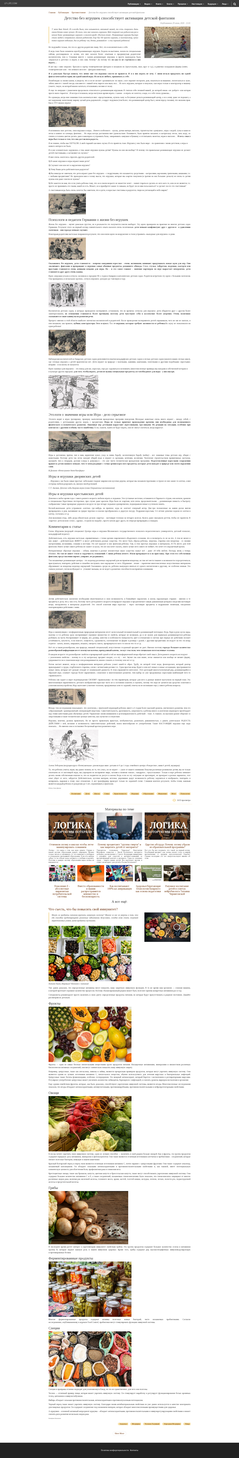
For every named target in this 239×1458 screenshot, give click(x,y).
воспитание (76, 794)
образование (148, 794)
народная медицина (172, 1424)
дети (87, 794)
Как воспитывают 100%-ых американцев (119, 887)
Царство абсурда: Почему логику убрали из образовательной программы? (167, 845)
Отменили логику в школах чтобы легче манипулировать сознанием (71, 845)
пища (187, 1424)
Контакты (134, 1450)
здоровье (123, 1424)
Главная (52, 12)
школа (97, 794)
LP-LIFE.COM (10, 3)
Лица (224, 4)
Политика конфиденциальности (115, 1450)
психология (185, 794)
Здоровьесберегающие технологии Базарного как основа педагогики (148, 889)
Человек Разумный (152, 1424)
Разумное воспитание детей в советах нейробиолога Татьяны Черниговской (177, 890)
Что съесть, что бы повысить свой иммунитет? (83, 909)
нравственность (120, 794)
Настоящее (197, 4)
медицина (136, 1424)
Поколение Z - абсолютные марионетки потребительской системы (62, 891)
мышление (162, 794)
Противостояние (79, 12)
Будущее (212, 4)
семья (106, 794)
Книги (159, 4)
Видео (147, 4)
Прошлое (182, 4)
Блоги (170, 4)
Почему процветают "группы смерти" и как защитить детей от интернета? (119, 845)
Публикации (133, 4)
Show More (119, 1433)
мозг (174, 794)
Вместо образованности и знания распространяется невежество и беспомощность (91, 891)
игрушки (134, 794)
